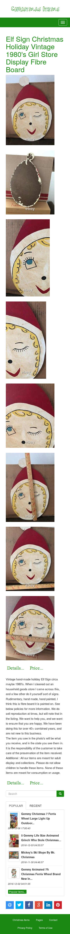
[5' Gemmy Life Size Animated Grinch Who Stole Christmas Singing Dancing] (14, 839)
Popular (16, 806)
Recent (36, 806)
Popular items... (17, 891)
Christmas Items (21, 919)
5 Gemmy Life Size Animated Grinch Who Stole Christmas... (41, 837)
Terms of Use (45, 927)
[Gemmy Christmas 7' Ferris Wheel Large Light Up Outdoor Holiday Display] (14, 817)
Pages (39, 919)
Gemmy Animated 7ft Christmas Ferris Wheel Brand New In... (41, 874)
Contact (53, 919)
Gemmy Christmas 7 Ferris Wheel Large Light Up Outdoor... (38, 818)
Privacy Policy (25, 927)
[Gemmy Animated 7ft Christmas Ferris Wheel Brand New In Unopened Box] (14, 873)
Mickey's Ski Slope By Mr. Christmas (38, 854)
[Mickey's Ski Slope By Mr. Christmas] (14, 856)
